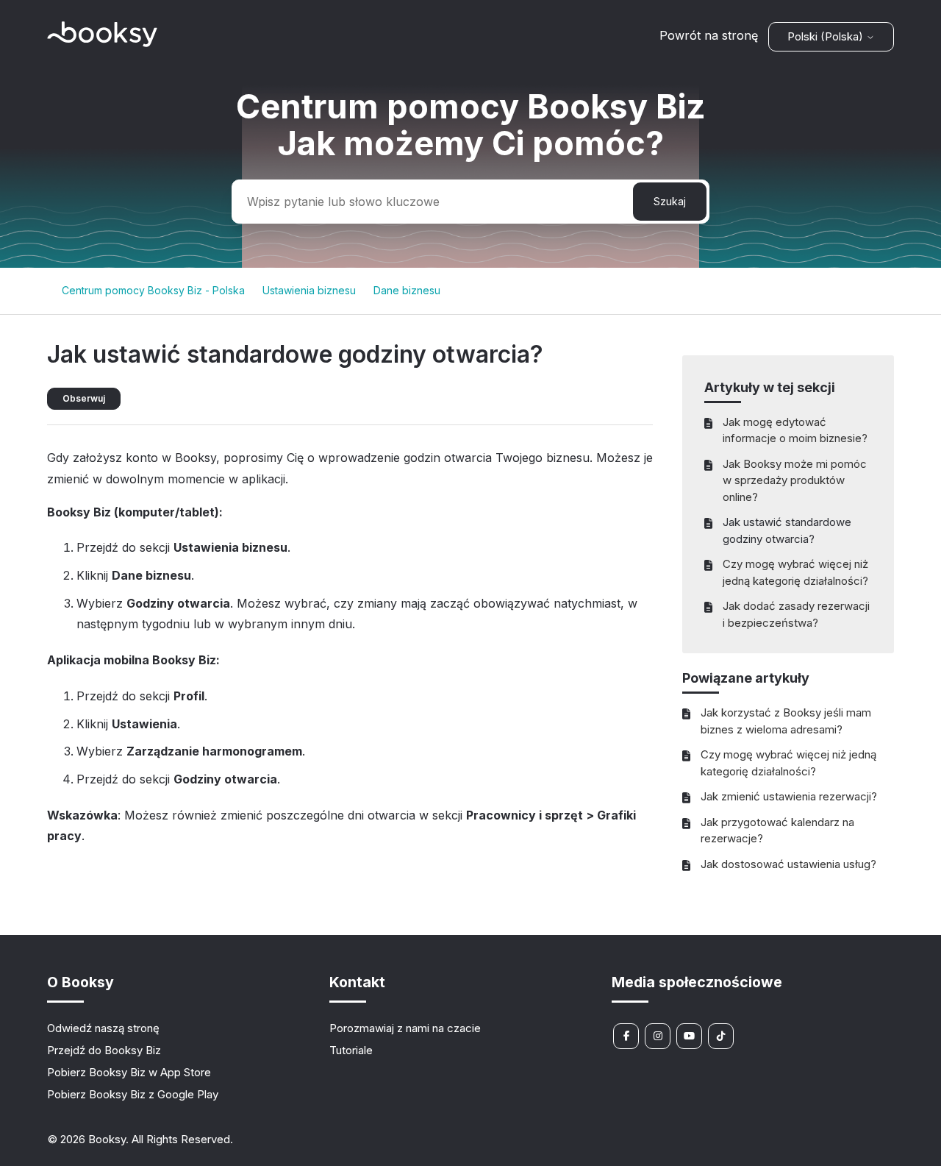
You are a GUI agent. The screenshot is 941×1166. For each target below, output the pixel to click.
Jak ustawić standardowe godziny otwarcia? (787, 530)
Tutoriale (351, 1050)
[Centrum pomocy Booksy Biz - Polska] (102, 43)
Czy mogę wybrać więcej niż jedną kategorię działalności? (795, 572)
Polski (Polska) (826, 36)
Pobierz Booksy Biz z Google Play (132, 1094)
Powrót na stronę (708, 35)
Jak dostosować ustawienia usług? (788, 864)
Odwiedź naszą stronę (103, 1028)
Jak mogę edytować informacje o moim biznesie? (795, 430)
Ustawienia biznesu (309, 290)
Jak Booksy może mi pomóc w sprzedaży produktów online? (795, 480)
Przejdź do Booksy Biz (104, 1050)
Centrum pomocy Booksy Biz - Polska (153, 290)
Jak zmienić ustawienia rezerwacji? (789, 796)
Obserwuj (83, 398)
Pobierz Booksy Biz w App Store (129, 1072)
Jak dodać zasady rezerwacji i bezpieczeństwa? (796, 614)
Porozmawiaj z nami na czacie (405, 1028)
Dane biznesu (406, 290)
